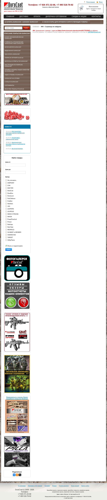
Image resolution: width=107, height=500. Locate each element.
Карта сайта (85, 486)
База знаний (75, 486)
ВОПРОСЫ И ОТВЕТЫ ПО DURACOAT (16, 61)
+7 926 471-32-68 (47, 5)
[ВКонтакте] (14, 475)
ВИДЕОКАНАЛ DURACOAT (13, 50)
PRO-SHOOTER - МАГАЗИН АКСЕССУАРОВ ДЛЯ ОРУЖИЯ (15, 133)
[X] (20, 475)
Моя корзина (93, 6)
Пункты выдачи (64, 486)
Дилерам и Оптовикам (35, 486)
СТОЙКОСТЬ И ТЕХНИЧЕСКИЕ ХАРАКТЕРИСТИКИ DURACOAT (14, 42)
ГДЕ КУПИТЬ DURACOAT (12, 54)
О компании (21, 486)
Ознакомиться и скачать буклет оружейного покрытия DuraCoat (17, 398)
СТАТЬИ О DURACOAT (11, 82)
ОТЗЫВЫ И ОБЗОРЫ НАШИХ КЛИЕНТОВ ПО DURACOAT (17, 70)
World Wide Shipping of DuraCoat (14, 89)
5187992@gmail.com (94, 32)
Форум (54, 486)
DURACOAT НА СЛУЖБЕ (12, 78)
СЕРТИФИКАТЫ (9, 85)
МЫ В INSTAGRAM (17, 148)
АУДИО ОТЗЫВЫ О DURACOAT (14, 74)
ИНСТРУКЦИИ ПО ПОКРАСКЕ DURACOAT (14, 65)
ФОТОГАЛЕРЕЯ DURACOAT (13, 47)
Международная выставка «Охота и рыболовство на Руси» (15, 144)
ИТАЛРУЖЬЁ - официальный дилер (13, 138)
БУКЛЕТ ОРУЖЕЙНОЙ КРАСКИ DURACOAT (14, 37)
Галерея (47, 486)
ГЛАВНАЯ (36, 26)
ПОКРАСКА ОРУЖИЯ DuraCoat (14, 57)
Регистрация (90, 2)
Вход (100, 2)
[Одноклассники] (17, 475)
